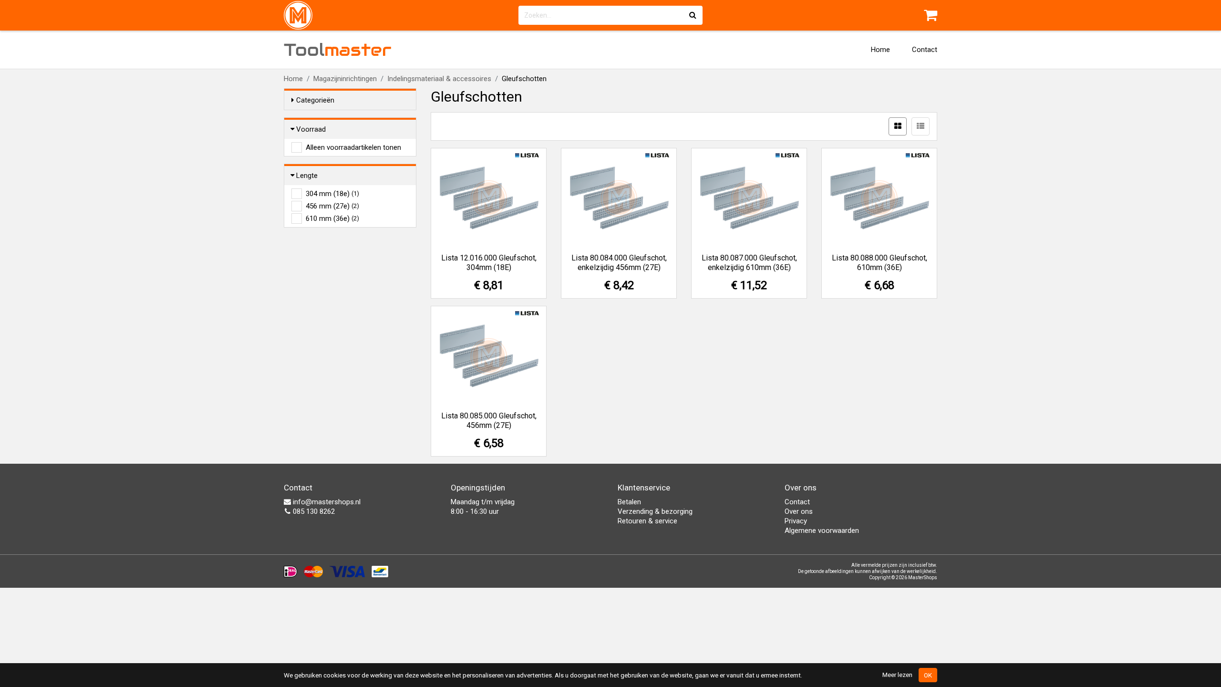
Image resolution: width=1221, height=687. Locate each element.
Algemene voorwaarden (822, 530)
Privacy (796, 521)
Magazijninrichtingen (345, 78)
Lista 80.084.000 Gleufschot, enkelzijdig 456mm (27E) (619, 262)
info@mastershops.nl (326, 502)
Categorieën (315, 100)
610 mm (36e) (332, 218)
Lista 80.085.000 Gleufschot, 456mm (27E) (489, 420)
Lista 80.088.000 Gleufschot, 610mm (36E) (879, 262)
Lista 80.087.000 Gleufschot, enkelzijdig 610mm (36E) (749, 262)
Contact (924, 49)
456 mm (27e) (332, 206)
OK (928, 675)
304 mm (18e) (332, 193)
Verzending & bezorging (655, 511)
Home (880, 49)
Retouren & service (647, 521)
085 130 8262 (313, 511)
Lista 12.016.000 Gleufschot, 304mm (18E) (489, 262)
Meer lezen (897, 674)
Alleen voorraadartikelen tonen (353, 147)
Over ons (799, 511)
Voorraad (311, 129)
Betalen (629, 502)
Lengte (307, 175)
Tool (338, 50)
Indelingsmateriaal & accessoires (439, 78)
